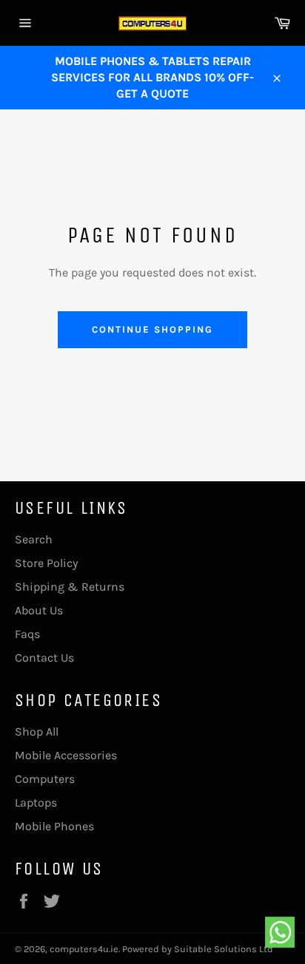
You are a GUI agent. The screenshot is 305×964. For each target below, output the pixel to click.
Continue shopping (152, 329)
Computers (45, 779)
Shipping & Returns (69, 587)
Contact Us (44, 658)
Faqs (27, 634)
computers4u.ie (84, 948)
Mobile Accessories (66, 755)
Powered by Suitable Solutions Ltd (197, 948)
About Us (39, 610)
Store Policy (46, 563)
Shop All (36, 731)
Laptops (36, 802)
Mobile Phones (54, 826)
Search (34, 539)
